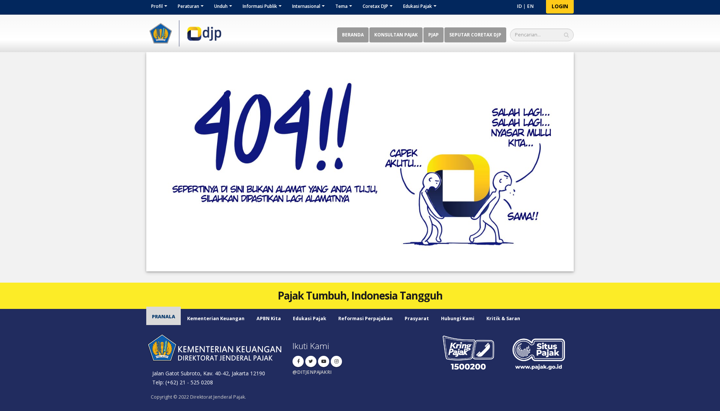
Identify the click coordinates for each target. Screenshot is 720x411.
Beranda (353, 35)
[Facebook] (298, 361)
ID (519, 6)
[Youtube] (323, 361)
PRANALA (163, 316)
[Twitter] (310, 361)
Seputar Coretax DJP (475, 35)
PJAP (433, 35)
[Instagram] (336, 361)
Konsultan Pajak (396, 35)
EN (530, 6)
